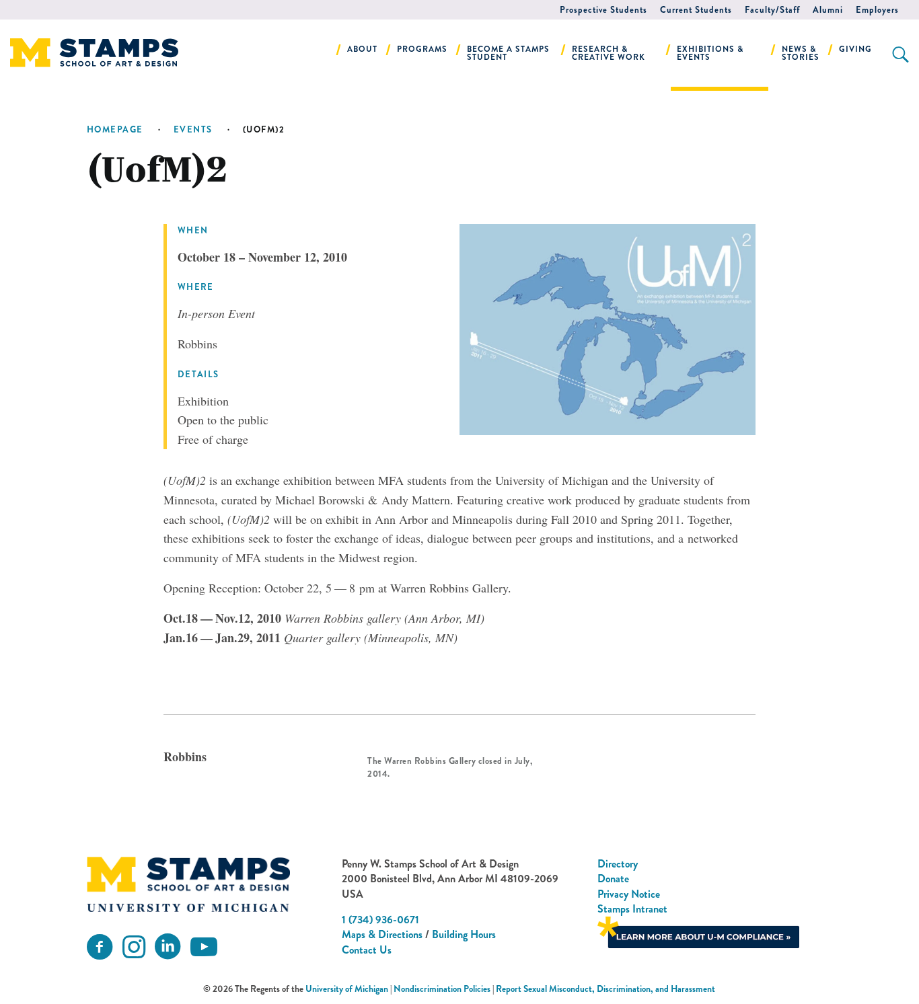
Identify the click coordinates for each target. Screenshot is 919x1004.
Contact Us (367, 950)
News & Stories (800, 53)
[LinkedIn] (167, 947)
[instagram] (133, 947)
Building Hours (464, 934)
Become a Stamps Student (508, 53)
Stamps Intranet (632, 909)
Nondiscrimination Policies (442, 988)
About (362, 49)
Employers (877, 9)
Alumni (828, 9)
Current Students (696, 9)
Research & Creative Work (608, 53)
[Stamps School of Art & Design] (188, 884)
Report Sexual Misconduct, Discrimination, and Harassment (605, 988)
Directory (617, 864)
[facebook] (99, 947)
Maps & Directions (382, 934)
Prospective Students (603, 9)
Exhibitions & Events (710, 53)
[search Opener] (900, 54)
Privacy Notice (628, 894)
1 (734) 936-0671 (380, 919)
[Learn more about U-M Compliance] (698, 931)
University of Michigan (346, 988)
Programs (422, 49)
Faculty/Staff (772, 9)
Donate (613, 878)
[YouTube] (203, 947)
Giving (855, 49)
